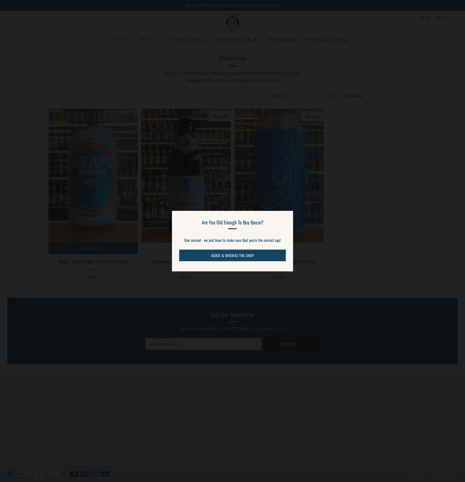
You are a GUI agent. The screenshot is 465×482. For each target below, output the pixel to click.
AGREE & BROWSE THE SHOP (232, 255)
